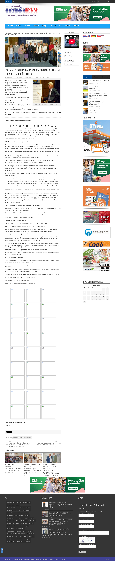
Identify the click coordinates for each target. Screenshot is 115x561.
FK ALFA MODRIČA (26, 510)
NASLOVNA (10, 26)
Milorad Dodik (16, 520)
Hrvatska (21, 515)
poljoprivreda (10, 528)
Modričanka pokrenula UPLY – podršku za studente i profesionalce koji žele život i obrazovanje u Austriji (60, 505)
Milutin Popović (25, 520)
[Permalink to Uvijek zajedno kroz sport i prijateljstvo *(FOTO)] (85, 91)
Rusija (8, 533)
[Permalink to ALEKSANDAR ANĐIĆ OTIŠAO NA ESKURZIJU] (85, 113)
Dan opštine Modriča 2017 (13, 505)
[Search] (108, 1)
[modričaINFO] (21, 15)
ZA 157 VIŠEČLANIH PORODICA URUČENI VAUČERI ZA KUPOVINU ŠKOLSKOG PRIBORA (34, 1)
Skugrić (16, 536)
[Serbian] (102, 35)
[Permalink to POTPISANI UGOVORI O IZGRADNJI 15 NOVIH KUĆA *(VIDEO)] (85, 84)
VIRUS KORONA (10, 541)
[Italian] (96, 35)
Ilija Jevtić (27, 515)
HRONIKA (20, 33)
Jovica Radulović (19, 518)
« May (84, 304)
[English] (87, 35)
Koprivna (9, 520)
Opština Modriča (18, 526)
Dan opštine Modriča (25, 502)
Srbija (8, 539)
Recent (96, 77)
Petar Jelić (26, 526)
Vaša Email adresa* (84, 519)
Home (9, 33)
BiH (17, 502)
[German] (93, 35)
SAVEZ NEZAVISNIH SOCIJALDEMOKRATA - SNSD (22, 533)
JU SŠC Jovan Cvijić (29, 518)
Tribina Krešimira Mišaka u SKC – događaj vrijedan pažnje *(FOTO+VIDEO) (98, 102)
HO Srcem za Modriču (12, 515)
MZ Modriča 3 (24, 523)
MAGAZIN (27, 26)
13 (96, 294)
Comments (105, 77)
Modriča (17, 523)
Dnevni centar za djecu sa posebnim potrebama (18, 507)
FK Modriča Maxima (11, 513)
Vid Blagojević (27, 539)
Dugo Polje (17, 510)
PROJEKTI (36, 26)
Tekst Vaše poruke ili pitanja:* (87, 530)
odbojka (31, 523)
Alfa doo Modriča (11, 502)
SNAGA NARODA (27, 77)
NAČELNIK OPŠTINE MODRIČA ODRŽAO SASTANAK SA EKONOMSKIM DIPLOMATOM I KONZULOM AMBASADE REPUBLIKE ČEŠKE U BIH (51, 470)
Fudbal (26, 513)
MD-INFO (53, 26)
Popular (87, 77)
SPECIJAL (44, 26)
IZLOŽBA (67, 26)
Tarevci (13, 539)
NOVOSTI (18, 26)
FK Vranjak (20, 513)
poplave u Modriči (19, 528)
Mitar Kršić (32, 520)
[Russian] (99, 35)
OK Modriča (10, 526)
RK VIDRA (30, 531)
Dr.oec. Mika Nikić (17, 437)
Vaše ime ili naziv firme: (85, 513)
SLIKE (61, 26)
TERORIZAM (19, 539)
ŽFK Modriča (27, 541)
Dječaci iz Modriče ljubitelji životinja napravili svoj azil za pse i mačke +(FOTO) (98, 95)
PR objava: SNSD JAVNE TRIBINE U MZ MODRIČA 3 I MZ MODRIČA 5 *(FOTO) (47, 444)
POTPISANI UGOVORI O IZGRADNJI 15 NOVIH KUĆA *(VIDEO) (99, 81)
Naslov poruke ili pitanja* (85, 524)
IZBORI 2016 (15, 77)
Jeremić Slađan (10, 518)
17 (84, 297)
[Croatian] (84, 35)
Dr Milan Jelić (10, 510)
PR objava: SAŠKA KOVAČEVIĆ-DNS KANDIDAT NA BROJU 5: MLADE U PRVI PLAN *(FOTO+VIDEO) (19, 444)
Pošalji (82, 552)
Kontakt (76, 26)
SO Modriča (31, 536)
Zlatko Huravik (19, 541)
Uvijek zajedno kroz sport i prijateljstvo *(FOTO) (96, 87)
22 (103, 297)
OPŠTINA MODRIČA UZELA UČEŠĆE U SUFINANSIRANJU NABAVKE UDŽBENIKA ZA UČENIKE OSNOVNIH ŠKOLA (33, 469)
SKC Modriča (10, 536)
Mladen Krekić (10, 523)
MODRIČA (21, 77)
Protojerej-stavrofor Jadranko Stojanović (16, 531)
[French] (90, 35)
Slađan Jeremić (23, 536)
